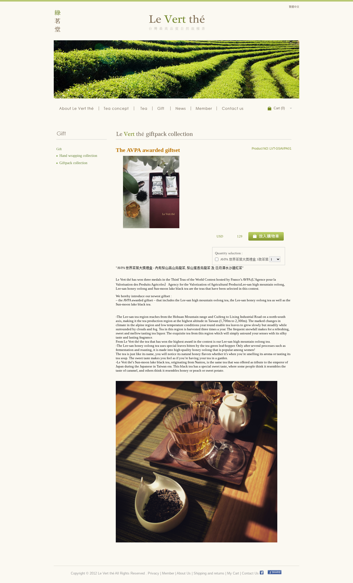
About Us (184, 573)
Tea (144, 108)
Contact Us (250, 573)
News (181, 108)
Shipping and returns (209, 573)
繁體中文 (294, 6)
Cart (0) (279, 108)
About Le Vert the (76, 108)
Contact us (233, 108)
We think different (117, 108)
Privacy (153, 573)
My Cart (233, 573)
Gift (162, 108)
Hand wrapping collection (78, 156)
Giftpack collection (73, 163)
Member (204, 108)
